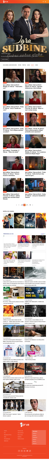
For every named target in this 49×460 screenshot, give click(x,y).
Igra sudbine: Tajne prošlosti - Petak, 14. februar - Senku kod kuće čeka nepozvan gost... (35, 174)
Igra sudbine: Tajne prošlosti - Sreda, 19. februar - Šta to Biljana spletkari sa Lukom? (13, 130)
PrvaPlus (34, 433)
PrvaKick (34, 439)
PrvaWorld (35, 437)
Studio (5, 436)
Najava (4, 82)
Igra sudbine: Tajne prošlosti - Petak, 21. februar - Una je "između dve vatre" (13, 108)
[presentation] (3, 220)
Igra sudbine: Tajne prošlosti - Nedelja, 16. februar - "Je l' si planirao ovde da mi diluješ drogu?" (35, 152)
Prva (5, 432)
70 (30, 205)
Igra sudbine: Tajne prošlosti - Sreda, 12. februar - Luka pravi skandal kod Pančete (35, 195)
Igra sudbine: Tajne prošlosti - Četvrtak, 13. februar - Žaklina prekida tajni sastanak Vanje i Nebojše (11, 196)
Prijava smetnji (20, 434)
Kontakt (5, 430)
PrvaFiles (34, 443)
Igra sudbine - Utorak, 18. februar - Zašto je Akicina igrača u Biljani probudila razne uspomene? (35, 130)
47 (27, 205)
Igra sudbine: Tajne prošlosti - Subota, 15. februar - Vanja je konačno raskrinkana (11, 174)
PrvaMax (34, 435)
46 (24, 205)
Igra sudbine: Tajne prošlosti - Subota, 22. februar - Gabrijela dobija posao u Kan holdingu (33, 86)
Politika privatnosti (21, 438)
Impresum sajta (20, 430)
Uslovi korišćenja (20, 432)
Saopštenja (19, 436)
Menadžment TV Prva (7, 434)
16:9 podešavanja (7, 438)
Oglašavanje (6, 440)
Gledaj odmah (5, 59)
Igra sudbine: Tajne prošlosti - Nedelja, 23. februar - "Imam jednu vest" (12, 86)
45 (22, 205)
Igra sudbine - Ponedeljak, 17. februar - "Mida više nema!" (11, 151)
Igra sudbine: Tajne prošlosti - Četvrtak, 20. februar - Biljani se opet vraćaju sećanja (34, 108)
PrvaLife (34, 441)
